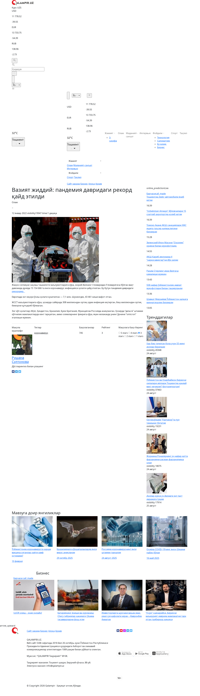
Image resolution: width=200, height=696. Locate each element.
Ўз (14, 85)
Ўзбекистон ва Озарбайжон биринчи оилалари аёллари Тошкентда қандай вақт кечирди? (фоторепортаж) (167, 383)
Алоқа (91, 183)
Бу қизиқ (161, 144)
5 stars (124, 332)
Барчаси (156, 193)
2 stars (130, 336)
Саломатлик (163, 140)
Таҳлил (77, 177)
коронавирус (41, 332)
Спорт (70, 177)
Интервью (72, 168)
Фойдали (73, 173)
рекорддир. (18, 291)
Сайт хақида (73, 183)
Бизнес (84, 183)
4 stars (134, 332)
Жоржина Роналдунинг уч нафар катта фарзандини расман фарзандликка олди (167, 459)
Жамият (73, 161)
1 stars (139, 336)
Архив (98, 183)
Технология (163, 137)
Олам (70, 165)
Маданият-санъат (82, 165)
